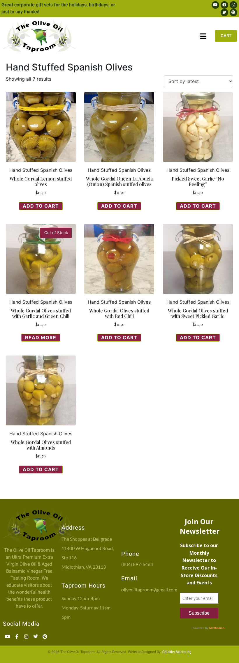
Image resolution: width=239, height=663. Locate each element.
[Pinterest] (233, 12)
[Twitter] (224, 12)
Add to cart (41, 206)
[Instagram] (233, 5)
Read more (40, 337)
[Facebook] (224, 5)
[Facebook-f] (17, 636)
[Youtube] (215, 5)
